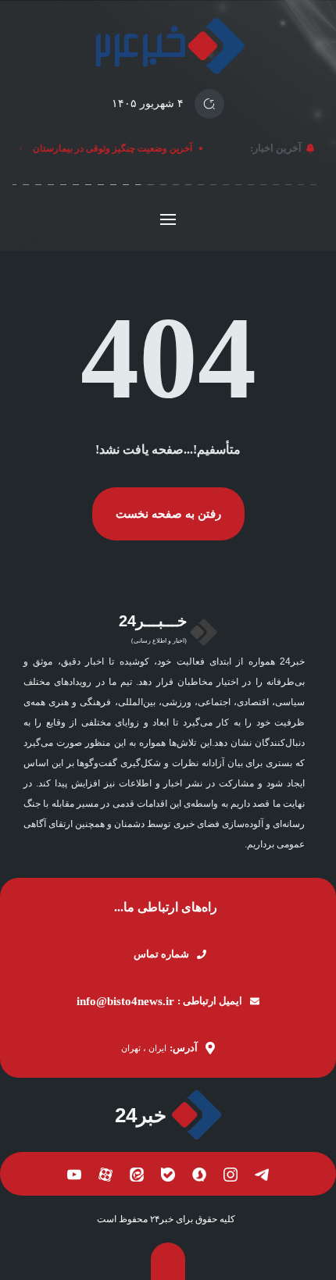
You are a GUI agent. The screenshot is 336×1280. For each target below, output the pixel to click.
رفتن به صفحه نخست (168, 514)
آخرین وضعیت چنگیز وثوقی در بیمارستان (115, 148)
